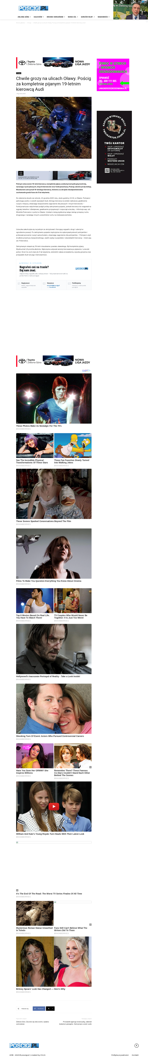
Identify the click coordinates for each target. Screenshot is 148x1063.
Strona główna (20, 23)
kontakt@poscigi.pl (53, 285)
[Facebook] (137, 1046)
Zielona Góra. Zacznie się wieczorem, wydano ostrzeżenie (32, 1023)
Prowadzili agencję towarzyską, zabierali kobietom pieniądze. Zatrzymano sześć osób (75, 1023)
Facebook (52, 287)
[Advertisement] (90, 8)
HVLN (42, 1055)
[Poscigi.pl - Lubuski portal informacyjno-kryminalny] (33, 8)
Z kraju (29, 23)
